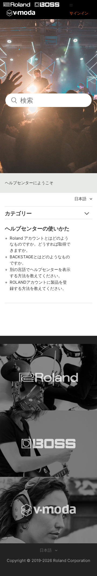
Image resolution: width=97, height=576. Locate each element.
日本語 (81, 198)
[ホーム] (17, 5)
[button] (71, 5)
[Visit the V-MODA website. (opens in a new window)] (48, 510)
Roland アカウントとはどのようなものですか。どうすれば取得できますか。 (40, 244)
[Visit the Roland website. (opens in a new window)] (48, 377)
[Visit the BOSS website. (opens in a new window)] (48, 443)
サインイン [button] (79, 13)
